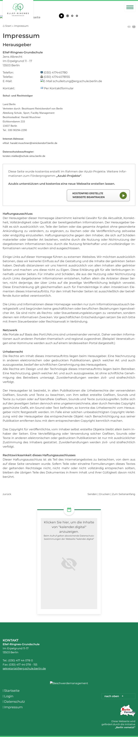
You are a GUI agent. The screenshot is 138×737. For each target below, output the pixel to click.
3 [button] (77, 16)
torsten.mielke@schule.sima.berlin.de (24, 156)
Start (8, 25)
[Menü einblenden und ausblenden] (130, 7)
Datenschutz (14, 702)
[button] (69, 563)
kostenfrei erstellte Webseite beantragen (88, 195)
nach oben (111, 696)
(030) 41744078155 (57, 77)
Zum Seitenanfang (123, 494)
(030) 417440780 (56, 72)
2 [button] (72, 16)
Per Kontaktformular (58, 88)
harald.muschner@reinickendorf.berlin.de (33, 143)
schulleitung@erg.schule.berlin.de (77, 81)
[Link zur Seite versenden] (128, 27)
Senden (92, 494)
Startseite (12, 691)
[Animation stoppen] (61, 16)
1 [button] (68, 16)
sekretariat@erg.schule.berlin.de (24, 668)
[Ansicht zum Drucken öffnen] (133, 27)
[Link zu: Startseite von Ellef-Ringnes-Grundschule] (18, 10)
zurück (7, 494)
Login (8, 696)
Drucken (104, 494)
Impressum (13, 707)
